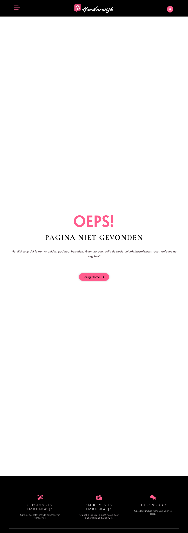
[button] (170, 9)
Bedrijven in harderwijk (99, 507)
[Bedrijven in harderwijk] (99, 497)
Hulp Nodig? (153, 505)
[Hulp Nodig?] (153, 497)
